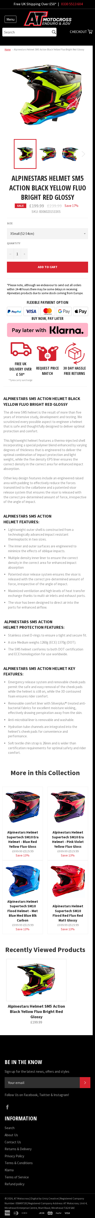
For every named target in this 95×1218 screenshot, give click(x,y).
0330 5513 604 (72, 4)
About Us (11, 1135)
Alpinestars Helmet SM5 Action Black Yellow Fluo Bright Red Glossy (49, 49)
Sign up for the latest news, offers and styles (37, 1071)
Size (10, 223)
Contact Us (13, 1142)
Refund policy (14, 1184)
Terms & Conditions (19, 1163)
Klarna (9, 1170)
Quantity (13, 243)
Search (10, 1128)
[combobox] (29, 32)
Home (8, 49)
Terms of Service (17, 1177)
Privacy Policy (14, 1156)
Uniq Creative (50, 1198)
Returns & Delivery (18, 1149)
